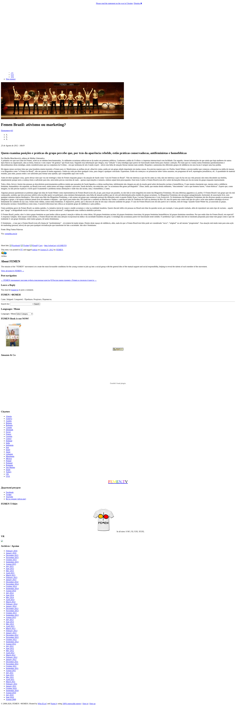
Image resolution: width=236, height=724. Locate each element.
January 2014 (11, 606)
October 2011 (11, 666)
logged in (14, 290)
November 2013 (12, 611)
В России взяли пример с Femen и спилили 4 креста (74, 280)
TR (12, 72)
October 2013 (11, 613)
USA (8, 476)
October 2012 (11, 639)
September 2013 (12, 615)
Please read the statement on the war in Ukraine (114, 3)
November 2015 (12, 557)
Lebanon (9, 454)
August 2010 (11, 693)
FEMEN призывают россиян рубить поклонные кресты (25, 280)
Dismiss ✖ (138, 3)
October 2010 (11, 688)
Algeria (9, 416)
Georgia (9, 436)
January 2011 (11, 686)
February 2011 (11, 684)
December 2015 (12, 555)
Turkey (8, 472)
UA (12, 75)
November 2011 (12, 664)
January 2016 (11, 553)
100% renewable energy (71, 704)
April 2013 (10, 626)
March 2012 (10, 655)
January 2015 (11, 580)
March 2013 (10, 628)
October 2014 (11, 586)
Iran (7, 447)
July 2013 (10, 620)
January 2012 (11, 659)
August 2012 (11, 644)
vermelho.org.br (11, 234)
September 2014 (12, 588)
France (8, 434)
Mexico (9, 458)
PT (21, 250)
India (8, 443)
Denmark (9, 430)
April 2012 (10, 653)
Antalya (9, 419)
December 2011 (12, 662)
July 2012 (10, 646)
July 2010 (10, 695)
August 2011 (11, 671)
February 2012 (11, 657)
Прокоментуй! (7, 130)
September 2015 (12, 562)
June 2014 (10, 595)
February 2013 (11, 631)
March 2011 (10, 682)
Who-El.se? (42, 704)
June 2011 (10, 675)
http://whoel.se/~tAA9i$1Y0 (55, 245)
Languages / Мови (8, 314)
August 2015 (11, 564)
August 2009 (11, 699)
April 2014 (10, 600)
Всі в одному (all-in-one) (16, 499)
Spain (8, 470)
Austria (9, 421)
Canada (9, 427)
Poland (8, 461)
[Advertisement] (118, 714)
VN (12, 77)
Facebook (10, 492)
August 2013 (11, 617)
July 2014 (10, 593)
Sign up (92, 704)
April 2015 (10, 573)
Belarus (9, 423)
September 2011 (12, 668)
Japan (8, 452)
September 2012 (12, 642)
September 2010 (12, 691)
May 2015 (10, 571)
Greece (8, 439)
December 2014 (12, 582)
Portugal (9, 463)
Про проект (11, 79)
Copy (40, 245)
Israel (8, 450)
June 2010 (10, 697)
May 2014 (10, 597)
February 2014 (11, 604)
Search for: (5, 304)
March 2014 (10, 602)
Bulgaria (9, 425)
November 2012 (12, 637)
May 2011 (10, 677)
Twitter (8, 494)
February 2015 (11, 577)
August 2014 (11, 591)
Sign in (85, 704)
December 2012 (12, 635)
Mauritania (10, 456)
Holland (9, 441)
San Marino (10, 467)
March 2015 (10, 575)
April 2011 (10, 679)
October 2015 (11, 560)
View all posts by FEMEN (12, 271)
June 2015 (10, 569)
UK (7, 474)
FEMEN (59, 250)
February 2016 (11, 551)
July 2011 (9, 673)
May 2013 (10, 624)
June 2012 (10, 648)
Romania (9, 465)
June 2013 (10, 622)
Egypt (8, 432)
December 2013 (12, 608)
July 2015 (10, 566)
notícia (34, 250)
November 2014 (12, 584)
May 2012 (10, 651)
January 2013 (11, 633)
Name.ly (54, 704)
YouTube (9, 497)
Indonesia (9, 445)
